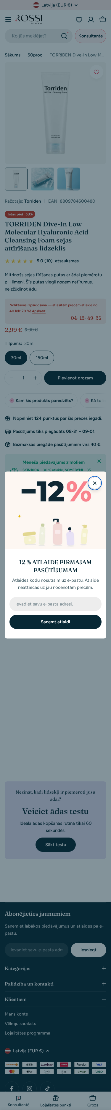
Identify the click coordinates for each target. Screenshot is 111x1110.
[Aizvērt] (94, 483)
